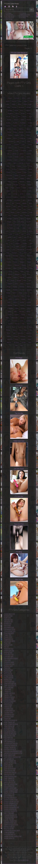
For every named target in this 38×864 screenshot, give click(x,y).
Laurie (17, 234)
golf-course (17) (10, 769)
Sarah (9, 302)
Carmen (8, 144)
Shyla (29, 308)
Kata (18, 212)
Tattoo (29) (8, 705)
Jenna (30, 200)
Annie (29, 113)
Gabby (16, 175)
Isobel (8, 191)
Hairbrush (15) (9, 651)
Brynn (15, 138)
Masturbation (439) (11, 658)
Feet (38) (7, 643)
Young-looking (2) (10, 720)
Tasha (7, 327)
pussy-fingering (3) (11, 803)
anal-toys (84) (9, 730)
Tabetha (10, 324)
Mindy (10, 271)
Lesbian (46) (8, 656)
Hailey (22, 178)
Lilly (7, 243)
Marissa (22, 259)
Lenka (28, 234)
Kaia (19, 209)
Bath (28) (7, 618)
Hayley (23, 185)
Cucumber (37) (9, 631)
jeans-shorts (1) (9, 782)
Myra (28, 274)
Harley (28, 181)
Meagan (22, 262)
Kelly (21, 216)
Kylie (27, 225)
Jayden (30, 197)
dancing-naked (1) (10, 745)
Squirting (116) (9, 699)
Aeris (28, 98)
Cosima (21, 154)
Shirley (23, 308)
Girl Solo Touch (9, 16)
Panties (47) (8, 666)
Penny (29, 287)
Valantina (21, 333)
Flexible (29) (8, 649)
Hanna (15, 181)
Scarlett (28, 302)
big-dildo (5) (8, 738)
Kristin (17, 225)
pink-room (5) (9, 794)
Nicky (13, 280)
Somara (21, 311)
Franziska (9, 175)
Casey (23, 144)
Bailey (30, 126)
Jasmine (22, 197)
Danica (28, 157)
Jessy (30, 203)
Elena (19, 166)
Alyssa (14, 107)
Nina (29, 280)
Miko (25, 268)
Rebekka (29, 290)
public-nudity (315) (10, 800)
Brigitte (16, 135)
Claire (30, 151)
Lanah (13, 231)
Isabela (30, 188)
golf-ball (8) (8, 765)
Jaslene (15, 197)
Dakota (16, 157)
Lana (6, 231)
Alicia (19, 104)
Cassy (10, 148)
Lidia (8, 240)
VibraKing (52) (9, 714)
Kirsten (9, 222)
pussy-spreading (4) (11, 807)
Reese (8, 293)
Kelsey (27, 216)
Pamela (22, 287)
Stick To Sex (8, 19)
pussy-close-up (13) (11, 801)
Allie (8, 107)
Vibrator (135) (9, 716)
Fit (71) (6, 647)
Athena (28, 120)
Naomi (15, 277)
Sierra (9, 311)
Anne (23, 113)
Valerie (8, 336)
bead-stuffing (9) (10, 734)
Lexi (14, 237)
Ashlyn (16, 120)
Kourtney (21, 222)
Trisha (8, 333)
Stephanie (14, 318)
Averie (15, 126)
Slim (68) (7, 689)
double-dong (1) (10, 749)
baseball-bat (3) (10, 732)
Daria (9, 163)
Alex (19, 101)
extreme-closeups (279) (13, 753)
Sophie (16, 315)
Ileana (18, 188)
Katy (9, 216)
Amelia (10, 110)
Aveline (8, 126)
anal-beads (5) (9, 722)
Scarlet (22, 302)
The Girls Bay (9, 14)
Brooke (8, 138)
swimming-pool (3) (11, 825)
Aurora (30, 123)
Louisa (29, 246)
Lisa (8, 246)
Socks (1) (7, 691)
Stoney (22, 318)
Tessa (30, 327)
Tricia (31, 330)
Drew (13, 166)
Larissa (24, 231)
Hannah (21, 181)
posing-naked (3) (10, 798)
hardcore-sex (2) (10, 772)
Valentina (29, 333)
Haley (28, 178)
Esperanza (22, 169)
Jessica (24, 203)
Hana (9, 181)
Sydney (28, 321)
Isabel (24, 188)
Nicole (19, 280)
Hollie (29, 185)
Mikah (15, 268)
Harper (9, 185)
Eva (14, 172)
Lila (13, 240)
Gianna (23, 175)
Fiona (30, 172)
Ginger (29, 175)
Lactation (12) (9, 655)
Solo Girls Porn (9, 17)
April (14, 117)
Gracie (10, 178)
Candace (11, 141)
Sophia (9, 315)
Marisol (15, 259)
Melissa (16, 265)
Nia (8, 280)
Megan (29, 262)
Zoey (21, 345)
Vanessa (22, 336)
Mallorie (7, 256)
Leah (22, 234)
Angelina (10, 113)
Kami (29, 209)
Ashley (9, 120)
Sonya (28, 311)
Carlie (28, 141)
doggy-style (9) (10, 747)
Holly (7, 188)
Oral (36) (7, 660)
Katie (30, 212)
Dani (22, 157)
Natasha (29, 277)
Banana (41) (8, 616)
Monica (10, 274)
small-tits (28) (9, 819)
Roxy (23, 296)
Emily (8, 169)
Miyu (16, 271)
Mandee (15, 256)
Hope (12, 188)
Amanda (21, 107)
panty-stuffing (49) (11, 792)
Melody (23, 265)
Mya (23, 274)
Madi (7, 253)
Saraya (15, 302)
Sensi (16, 305)
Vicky (16, 339)
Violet (29, 339)
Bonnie (21, 132)
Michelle (8, 268)
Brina (22, 135)
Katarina (24, 212)
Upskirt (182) (8, 713)
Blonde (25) (8, 620)
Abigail (10, 98)
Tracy (25, 330)
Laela (29, 228)
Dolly (7, 166)
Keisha (15, 216)
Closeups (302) (9, 629)
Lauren (10, 234)
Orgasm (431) (9, 662)
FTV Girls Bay (24, 16)
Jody (19, 206)
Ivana (14, 191)
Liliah (18, 240)
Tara (23, 324)
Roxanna (16, 296)
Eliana (25, 166)
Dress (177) (8, 637)
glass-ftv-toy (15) (10, 763)
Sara (28, 299)
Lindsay (17, 243)
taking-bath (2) (9, 827)
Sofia (15, 311)
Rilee (20, 293)
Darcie (29, 160)
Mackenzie (20, 250)
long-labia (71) (9, 786)
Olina (16, 284)
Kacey (14, 209)
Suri (8, 321)
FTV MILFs (23, 13)
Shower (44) (8, 687)
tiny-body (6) (9, 829)
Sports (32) (8, 695)
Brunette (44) (9, 627)
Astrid (22, 120)
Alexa (25, 101)
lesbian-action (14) (10, 784)
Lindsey (24, 243)
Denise (21, 163)
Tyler (13, 333)
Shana (22, 305)
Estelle (30, 169)
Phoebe (15, 290)
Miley (31, 268)
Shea (16, 308)
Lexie (19, 237)
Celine (21, 148)
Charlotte (9, 151)
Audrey (15, 123)
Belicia (9, 129)
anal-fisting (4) (9, 726)
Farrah (19, 172)
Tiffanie (8, 330)
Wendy (9, 342)
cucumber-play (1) (11, 743)
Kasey (13, 212)
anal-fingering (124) (11, 724)
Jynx (8, 209)
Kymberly (10, 228)
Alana (8, 101)
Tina (20, 330)
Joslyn (25, 206)
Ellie (30, 166)
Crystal (10, 157)
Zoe (16, 345)
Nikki (24, 280)
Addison (16, 98)
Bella (15, 129)
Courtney (29, 154)
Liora (31, 243)
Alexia (13, 104)
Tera (25, 327)
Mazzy (15, 262)
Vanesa (15, 336)
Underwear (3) (9, 711)
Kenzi (22, 219)
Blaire (9, 132)
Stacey (23, 315)
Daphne (22, 160)
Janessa (8, 197)
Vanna (30, 336)
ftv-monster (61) (10, 761)
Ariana (25, 117)
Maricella (30, 256)
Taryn (28, 324)
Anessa (28, 110)
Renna (14, 293)
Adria (23, 98)
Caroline (16, 144)
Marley (29, 259)
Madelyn (29, 250)
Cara (22, 141)
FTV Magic (8, 13)
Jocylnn (8, 206)
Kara (7, 212)
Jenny (8, 203)
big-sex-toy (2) (9, 740)
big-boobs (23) (9, 736)
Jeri (13, 203)
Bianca (29, 129)
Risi (31, 293)
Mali (30, 253)
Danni (16, 160)
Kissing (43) (8, 653)
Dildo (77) (7, 635)
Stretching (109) (10, 701)
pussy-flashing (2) (10, 805)
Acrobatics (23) (9, 614)
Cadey (29, 138)
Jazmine (9, 200)
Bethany (21, 129)
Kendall (9, 219)
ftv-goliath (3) (9, 759)
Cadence (22, 138)
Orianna (28, 284)
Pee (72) (7, 668)
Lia (30, 237)
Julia (31, 206)
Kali (24, 209)
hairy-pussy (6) (9, 771)
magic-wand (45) (10, 788)
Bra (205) (7, 626)
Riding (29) (8, 680)
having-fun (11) (9, 774)
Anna (17, 113)
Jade (9, 194)
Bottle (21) (7, 624)
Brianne (28, 132)
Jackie (24, 191)
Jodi (14, 206)
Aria (19, 117)
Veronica (10, 339)
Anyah (8, 117)
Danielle (9, 160)
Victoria (23, 339)
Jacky (30, 191)
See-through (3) (10, 684)
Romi (9, 296)
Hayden (15, 185)
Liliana (24, 240)
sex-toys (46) (9, 813)
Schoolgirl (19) (9, 682)
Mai (20, 253)
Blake (15, 132)
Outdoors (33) (9, 664)
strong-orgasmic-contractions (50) (10, 822)
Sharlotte (10, 308)
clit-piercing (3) (9, 742)
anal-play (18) (9, 728)
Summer (30, 318)
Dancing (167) (9, 633)
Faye (25, 172)
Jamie (22, 194)
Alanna (14, 101)
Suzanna (15, 321)
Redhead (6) (8, 678)
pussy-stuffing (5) (10, 809)
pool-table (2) (9, 796)
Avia (20, 126)
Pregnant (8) (8, 676)
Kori (15, 222)
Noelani (9, 284)
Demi (15, 163)
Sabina (10, 299)
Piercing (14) (8, 670)
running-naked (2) (10, 811)
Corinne (14, 154)
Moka (22, 271)
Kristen (11, 225)
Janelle (28, 194)
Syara (22, 321)
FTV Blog (23, 17)
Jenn (24, 200)
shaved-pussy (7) (10, 815)
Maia (25, 253)
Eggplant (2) (8, 639)
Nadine (8, 277)
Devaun (27, 163)
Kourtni (28, 222)
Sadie (23, 299)
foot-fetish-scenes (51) (12, 757)
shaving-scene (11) (10, 817)
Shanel (28, 305)
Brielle (10, 135)
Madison (14, 253)
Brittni (28, 135)
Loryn (23, 246)
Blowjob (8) (8, 622)
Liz (12, 246)
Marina (9, 259)
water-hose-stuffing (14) (12, 836)
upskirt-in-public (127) (12, 830)
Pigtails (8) (7, 672)
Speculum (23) (9, 693)
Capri (17, 141)
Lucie (8, 250)
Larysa (30, 231)
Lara (18, 231)
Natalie (22, 277)
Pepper (8, 290)
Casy (15, 148)
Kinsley (28, 219)
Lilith (29, 240)
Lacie (23, 228)
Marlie (9, 262)
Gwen (16, 178)
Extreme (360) (9, 641)
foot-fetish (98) (9, 755)
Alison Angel (27, 104)
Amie (16, 110)
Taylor (20, 327)
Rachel (22, 290)
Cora (7, 154)
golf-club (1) (8, 767)
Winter (23, 342)
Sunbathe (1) (8, 703)
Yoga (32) (7, 718)
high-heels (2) (9, 778)
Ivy (19, 191)
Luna (13, 250)
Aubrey (8, 123)
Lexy (25, 237)
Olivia (22, 284)
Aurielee (22, 123)
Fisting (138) (8, 645)
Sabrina (16, 299)
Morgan (17, 274)
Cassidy (29, 144)
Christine (23, 151)
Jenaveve (17, 200)
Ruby (28, 296)
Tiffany (14, 330)
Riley (26, 293)
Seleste (9, 305)
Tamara (17, 324)
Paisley (15, 287)
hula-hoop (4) (9, 780)
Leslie (9, 237)
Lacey (18, 228)
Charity (28, 148)
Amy (21, 110)
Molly (28, 271)
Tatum (14, 327)
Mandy (22, 256)
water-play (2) (9, 838)
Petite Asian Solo (25, 14)
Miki (20, 268)
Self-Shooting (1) (10, 685)
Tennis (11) (7, 707)
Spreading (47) (9, 697)
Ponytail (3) (8, 674)
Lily (11, 243)
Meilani (9, 265)
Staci (29, 315)
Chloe (16, 151)
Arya (30, 117)
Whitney (16, 342)
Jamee (15, 194)
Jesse (18, 203)
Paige (9, 287)
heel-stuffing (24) (10, 776)
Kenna (16, 219)
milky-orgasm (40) (11, 790)
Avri (25, 126)
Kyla (22, 225)
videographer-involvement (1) (9, 833)
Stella (7, 318)
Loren (17, 246)
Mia (29, 265)
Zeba (29, 342)
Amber (28, 107)
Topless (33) (8, 709)
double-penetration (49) (13, 751)
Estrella (8, 172)
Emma (14, 169)
